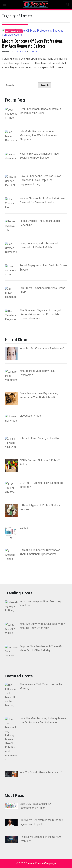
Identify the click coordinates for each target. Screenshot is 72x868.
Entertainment (13, 31)
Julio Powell (37, 51)
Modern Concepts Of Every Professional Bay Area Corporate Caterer (33, 43)
